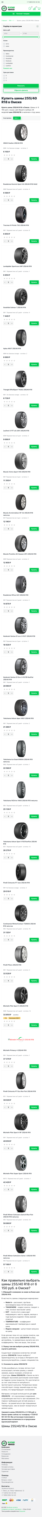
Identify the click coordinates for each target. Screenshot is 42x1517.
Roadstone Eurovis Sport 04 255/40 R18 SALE (20, 184)
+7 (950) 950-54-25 (9, 1495)
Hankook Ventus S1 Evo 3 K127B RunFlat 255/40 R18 (18, 678)
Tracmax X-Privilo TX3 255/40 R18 (16, 225)
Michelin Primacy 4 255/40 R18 (15, 1050)
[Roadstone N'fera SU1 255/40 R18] (21, 584)
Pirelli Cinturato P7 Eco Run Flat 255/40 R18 (19, 1091)
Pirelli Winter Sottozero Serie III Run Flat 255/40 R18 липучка (18, 1216)
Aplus (7, 53)
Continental (9, 56)
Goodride (9, 58)
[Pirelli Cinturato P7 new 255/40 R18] (21, 872)
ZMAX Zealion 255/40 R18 (13, 143)
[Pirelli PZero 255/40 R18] (21, 954)
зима (7, 46)
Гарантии (5, 1471)
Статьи (4, 1478)
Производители (7, 1482)
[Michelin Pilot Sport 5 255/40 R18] (21, 995)
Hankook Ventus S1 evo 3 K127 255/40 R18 (19, 636)
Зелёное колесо (12, 1507)
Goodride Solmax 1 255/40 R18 (14, 307)
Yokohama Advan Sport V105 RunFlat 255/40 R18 (20, 843)
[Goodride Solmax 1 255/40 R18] (21, 296)
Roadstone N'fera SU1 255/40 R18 (15, 595)
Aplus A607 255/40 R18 (12, 348)
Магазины (5, 1458)
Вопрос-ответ (7, 1480)
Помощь (5, 1465)
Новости (5, 1452)
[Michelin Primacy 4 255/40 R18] (21, 1039)
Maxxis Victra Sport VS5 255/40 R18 (16, 472)
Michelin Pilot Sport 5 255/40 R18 (15, 1006)
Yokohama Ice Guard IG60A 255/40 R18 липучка (18, 760)
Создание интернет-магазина (11, 1509)
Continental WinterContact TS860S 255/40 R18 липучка (19, 925)
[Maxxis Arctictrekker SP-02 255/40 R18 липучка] (21, 502)
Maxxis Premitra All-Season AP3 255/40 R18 (19, 554)
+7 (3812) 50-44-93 (33, 2)
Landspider (9, 63)
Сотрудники (6, 1454)
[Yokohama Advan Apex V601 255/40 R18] (21, 707)
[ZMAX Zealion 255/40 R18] (21, 132)
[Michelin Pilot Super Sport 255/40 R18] (21, 1162)
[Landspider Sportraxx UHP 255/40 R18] (21, 255)
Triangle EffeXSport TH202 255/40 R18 (17, 390)
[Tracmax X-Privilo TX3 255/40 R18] (21, 214)
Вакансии (5, 1456)
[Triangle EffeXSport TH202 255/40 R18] (21, 379)
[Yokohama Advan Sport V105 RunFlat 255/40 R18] (21, 831)
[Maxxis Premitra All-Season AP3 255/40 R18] (21, 543)
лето (7, 44)
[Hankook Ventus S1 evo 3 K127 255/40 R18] (21, 625)
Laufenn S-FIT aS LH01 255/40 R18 (16, 431)
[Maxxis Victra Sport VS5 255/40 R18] (21, 461)
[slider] (3, 37)
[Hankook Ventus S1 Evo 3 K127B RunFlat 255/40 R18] (21, 666)
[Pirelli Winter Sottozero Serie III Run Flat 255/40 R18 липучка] (21, 1204)
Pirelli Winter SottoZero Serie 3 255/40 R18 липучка (19, 1257)
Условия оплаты (7, 1467)
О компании (6, 1449)
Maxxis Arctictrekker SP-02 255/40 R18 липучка (18, 514)
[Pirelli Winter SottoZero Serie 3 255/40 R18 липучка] (21, 1245)
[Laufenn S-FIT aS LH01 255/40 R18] (21, 420)
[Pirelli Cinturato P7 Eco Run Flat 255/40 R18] (21, 1080)
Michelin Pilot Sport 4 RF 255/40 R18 (17, 1132)
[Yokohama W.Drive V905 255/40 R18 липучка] (21, 789)
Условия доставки (8, 1469)
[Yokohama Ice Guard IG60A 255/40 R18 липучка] (21, 748)
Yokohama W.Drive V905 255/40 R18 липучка (20, 800)
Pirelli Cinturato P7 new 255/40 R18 (16, 883)
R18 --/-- (12, 20)
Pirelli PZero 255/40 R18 (12, 965)
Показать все (7, 68)
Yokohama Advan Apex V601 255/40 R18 (18, 718)
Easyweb (22, 1511)
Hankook (8, 61)
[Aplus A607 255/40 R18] (21, 337)
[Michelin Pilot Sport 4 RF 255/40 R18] (21, 1121)
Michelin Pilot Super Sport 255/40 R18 (17, 1173)
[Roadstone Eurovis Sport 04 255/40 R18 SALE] (21, 173)
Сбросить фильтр (21, 90)
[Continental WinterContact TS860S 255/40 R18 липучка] (21, 913)
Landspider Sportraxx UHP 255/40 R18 (17, 266)
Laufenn (8, 65)
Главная (4, 20)
